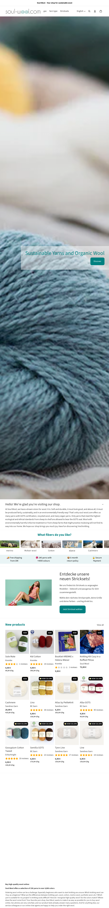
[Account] (95, 11)
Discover (97, 261)
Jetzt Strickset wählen (72, 609)
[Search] (89, 11)
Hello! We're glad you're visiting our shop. (32, 504)
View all (100, 624)
